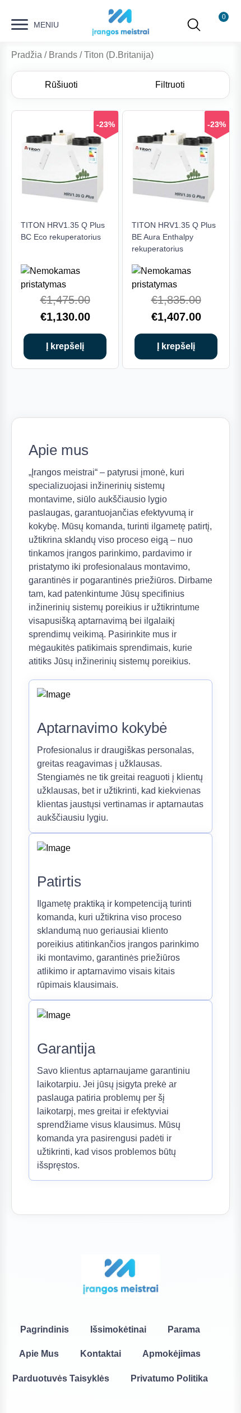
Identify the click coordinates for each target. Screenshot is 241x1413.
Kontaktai (100, 1353)
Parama (184, 1329)
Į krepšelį (65, 346)
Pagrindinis (44, 1329)
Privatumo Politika (169, 1378)
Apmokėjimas (171, 1353)
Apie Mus (39, 1353)
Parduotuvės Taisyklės (60, 1378)
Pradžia (26, 55)
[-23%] (65, 209)
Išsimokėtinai (118, 1329)
